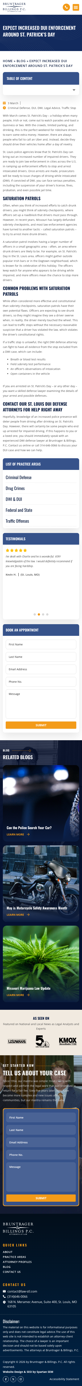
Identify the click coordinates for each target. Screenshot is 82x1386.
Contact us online (19, 445)
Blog (21, 61)
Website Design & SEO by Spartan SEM (28, 1372)
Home (8, 61)
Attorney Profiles (17, 1262)
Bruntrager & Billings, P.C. (46, 1362)
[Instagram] (21, 1379)
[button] (76, 7)
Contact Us (12, 1272)
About (8, 1252)
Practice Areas (14, 1257)
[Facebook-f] (6, 1379)
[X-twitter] (13, 1379)
